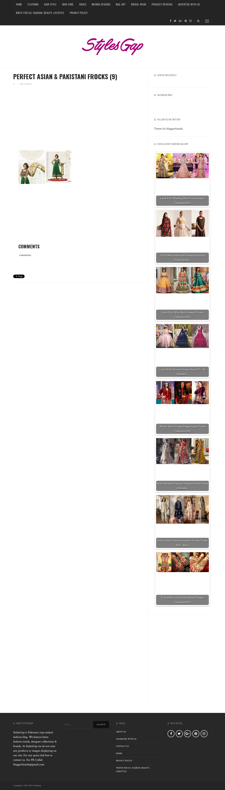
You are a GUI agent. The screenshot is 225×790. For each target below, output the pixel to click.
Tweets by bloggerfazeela (168, 129)
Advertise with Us (189, 4)
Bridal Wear (138, 4)
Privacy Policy (79, 13)
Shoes (82, 4)
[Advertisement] (78, 122)
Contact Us (122, 746)
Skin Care (68, 4)
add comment (26, 84)
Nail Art (121, 4)
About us (121, 732)
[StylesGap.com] (112, 45)
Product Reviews (162, 4)
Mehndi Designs (101, 4)
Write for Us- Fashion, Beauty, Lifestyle (40, 13)
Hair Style (50, 4)
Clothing (33, 4)
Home (19, 4)
